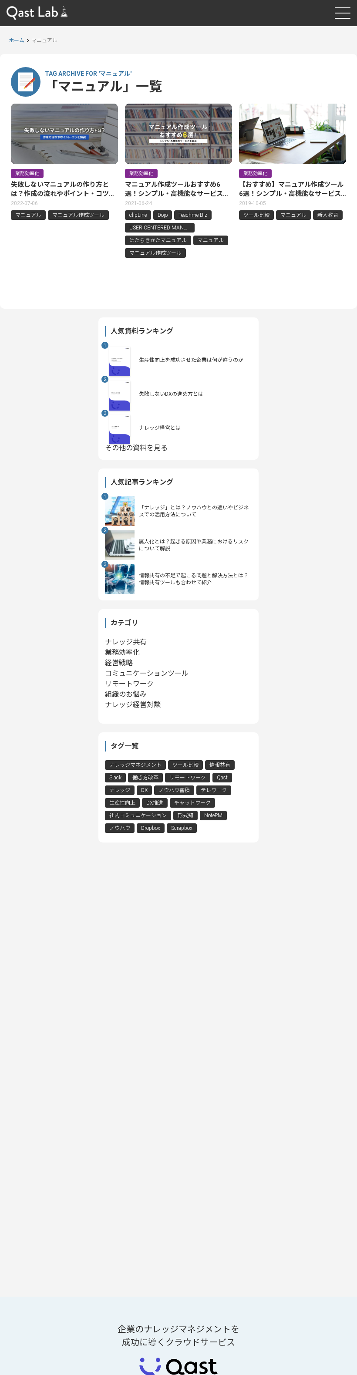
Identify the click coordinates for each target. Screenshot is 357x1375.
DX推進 (154, 803)
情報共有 (219, 765)
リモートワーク (129, 684)
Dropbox (150, 828)
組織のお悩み (126, 694)
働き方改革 (145, 778)
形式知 (185, 815)
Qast (222, 778)
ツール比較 (185, 765)
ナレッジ (119, 790)
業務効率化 (122, 652)
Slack (115, 778)
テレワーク (214, 790)
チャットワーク (192, 803)
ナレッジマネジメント (135, 765)
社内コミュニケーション (138, 815)
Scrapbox (181, 828)
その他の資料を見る (136, 448)
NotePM (213, 815)
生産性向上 (122, 803)
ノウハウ (119, 828)
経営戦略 (119, 663)
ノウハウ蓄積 (174, 790)
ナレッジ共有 (126, 642)
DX (144, 790)
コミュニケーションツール (147, 673)
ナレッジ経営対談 (133, 705)
